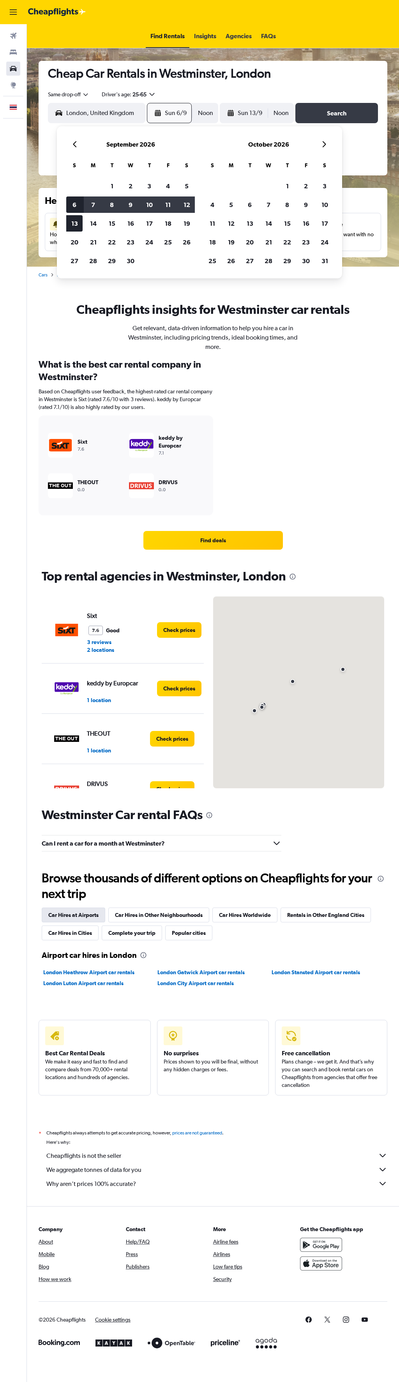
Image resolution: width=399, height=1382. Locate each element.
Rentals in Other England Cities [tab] (325, 915)
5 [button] (187, 185)
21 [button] (93, 242)
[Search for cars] (13, 68)
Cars (43, 275)
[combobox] (68, 94)
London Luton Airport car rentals (83, 983)
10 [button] (149, 204)
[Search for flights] (13, 36)
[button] (13, 12)
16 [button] (130, 223)
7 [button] (93, 204)
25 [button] (168, 242)
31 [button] (324, 260)
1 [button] (112, 185)
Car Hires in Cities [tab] (70, 933)
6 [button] (74, 204)
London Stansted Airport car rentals (316, 972)
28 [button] (93, 260)
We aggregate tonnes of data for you (93, 1169)
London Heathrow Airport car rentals (88, 972)
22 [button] (112, 242)
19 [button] (187, 223)
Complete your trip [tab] (131, 933)
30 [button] (130, 260)
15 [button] (112, 223)
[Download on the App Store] (321, 1263)
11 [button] (168, 204)
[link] (213, 540)
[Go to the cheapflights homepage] (57, 12)
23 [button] (130, 242)
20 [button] (74, 242)
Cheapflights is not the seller (83, 1155)
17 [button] (149, 223)
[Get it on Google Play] (321, 1245)
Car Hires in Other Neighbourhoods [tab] (159, 915)
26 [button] (187, 242)
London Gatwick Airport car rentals (201, 972)
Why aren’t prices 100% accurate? (91, 1183)
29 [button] (112, 260)
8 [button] (112, 204)
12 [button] (187, 204)
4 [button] (168, 185)
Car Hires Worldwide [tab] (245, 915)
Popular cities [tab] (189, 933)
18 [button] (168, 223)
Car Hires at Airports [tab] (73, 915)
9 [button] (130, 204)
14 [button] (93, 223)
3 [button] (149, 185)
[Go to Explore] (13, 85)
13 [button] (74, 223)
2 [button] (130, 185)
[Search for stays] (13, 52)
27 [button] (74, 260)
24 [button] (149, 242)
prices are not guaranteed (197, 1133)
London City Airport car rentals (195, 983)
